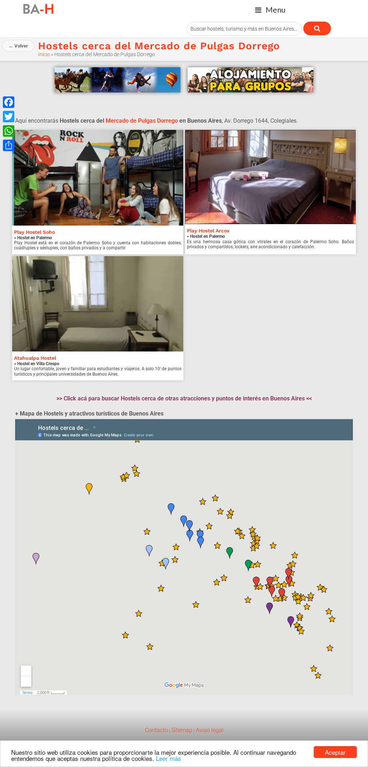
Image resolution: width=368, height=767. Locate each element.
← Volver (18, 46)
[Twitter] (8, 116)
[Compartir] (8, 145)
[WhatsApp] (8, 131)
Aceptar (335, 752)
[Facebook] (8, 102)
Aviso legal (209, 730)
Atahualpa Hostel (35, 358)
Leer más (168, 758)
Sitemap (181, 730)
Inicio (44, 54)
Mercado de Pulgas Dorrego (142, 120)
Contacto (156, 730)
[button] (270, 10)
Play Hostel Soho (34, 232)
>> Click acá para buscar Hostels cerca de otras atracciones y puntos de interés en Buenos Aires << (184, 398)
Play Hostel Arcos (208, 230)
